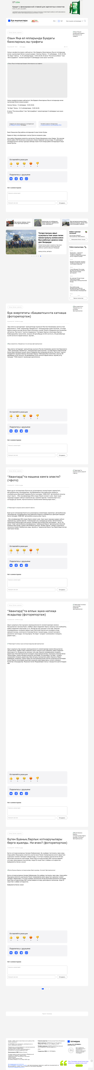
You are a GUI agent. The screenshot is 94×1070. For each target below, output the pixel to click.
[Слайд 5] (40, 256)
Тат (62, 21)
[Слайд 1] (31, 256)
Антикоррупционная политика (16, 1064)
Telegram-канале (15, 125)
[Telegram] (21, 178)
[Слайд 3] (36, 256)
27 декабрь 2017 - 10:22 (12, 847)
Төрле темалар (47, 1014)
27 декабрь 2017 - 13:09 (12, 485)
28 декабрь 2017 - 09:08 (12, 321)
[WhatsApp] (26, 178)
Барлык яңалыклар (78, 298)
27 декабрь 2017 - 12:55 (12, 619)
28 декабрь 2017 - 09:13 (12, 46)
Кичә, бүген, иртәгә (15, 32)
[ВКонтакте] (11, 178)
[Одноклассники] (16, 178)
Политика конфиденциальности (16, 1067)
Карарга (79, 1065)
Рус (54, 21)
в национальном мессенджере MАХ (51, 125)
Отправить (62, 203)
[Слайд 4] (38, 256)
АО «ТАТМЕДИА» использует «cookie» (17, 1065)
